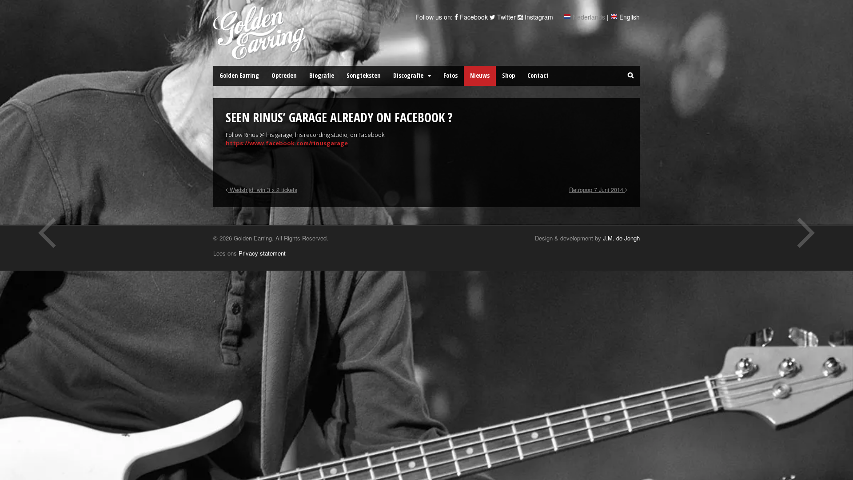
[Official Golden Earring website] (261, 54)
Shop (508, 75)
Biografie (321, 75)
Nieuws (480, 75)
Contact (538, 75)
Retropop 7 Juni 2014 (597, 190)
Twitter (505, 16)
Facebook (473, 16)
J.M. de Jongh (621, 238)
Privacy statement (262, 253)
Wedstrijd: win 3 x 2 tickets (262, 190)
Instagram (538, 16)
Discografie (408, 75)
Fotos (450, 75)
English (629, 16)
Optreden (284, 75)
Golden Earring (239, 75)
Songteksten (364, 75)
